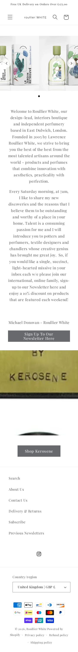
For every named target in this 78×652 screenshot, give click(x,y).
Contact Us (18, 500)
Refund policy (58, 635)
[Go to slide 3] (39, 96)
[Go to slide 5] (46, 96)
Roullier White (36, 629)
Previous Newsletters (26, 533)
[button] (10, 17)
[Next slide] (71, 63)
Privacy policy (34, 635)
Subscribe (17, 522)
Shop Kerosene (39, 450)
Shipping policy (41, 642)
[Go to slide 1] (32, 96)
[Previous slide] (6, 63)
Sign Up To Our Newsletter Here (39, 336)
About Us (16, 489)
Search (14, 478)
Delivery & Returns (25, 511)
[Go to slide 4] (42, 96)
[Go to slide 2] (35, 96)
